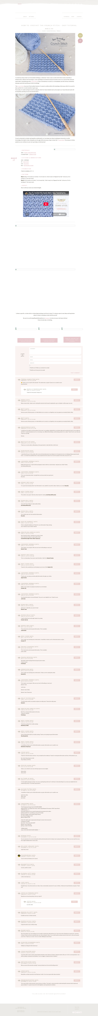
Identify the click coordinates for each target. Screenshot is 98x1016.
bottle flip (25, 441)
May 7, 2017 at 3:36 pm (26, 626)
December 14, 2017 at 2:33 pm (28, 847)
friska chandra (27, 646)
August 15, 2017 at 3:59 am (28, 779)
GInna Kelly (26, 615)
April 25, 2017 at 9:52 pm (27, 574)
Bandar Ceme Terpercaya (26, 692)
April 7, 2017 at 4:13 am (27, 492)
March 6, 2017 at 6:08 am (27, 452)
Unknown (25, 803)
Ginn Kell (25, 500)
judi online (23, 797)
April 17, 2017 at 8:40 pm (27, 545)
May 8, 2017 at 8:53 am (26, 648)
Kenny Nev (25, 482)
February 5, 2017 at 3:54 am (28, 419)
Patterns (59, 30)
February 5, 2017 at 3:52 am (28, 410)
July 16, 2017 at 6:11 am (27, 766)
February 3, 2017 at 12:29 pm (28, 380)
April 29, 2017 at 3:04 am (27, 616)
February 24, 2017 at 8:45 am (28, 443)
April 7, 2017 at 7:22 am (27, 522)
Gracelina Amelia (28, 532)
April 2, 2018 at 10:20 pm (27, 943)
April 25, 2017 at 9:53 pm (27, 584)
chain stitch (26, 161)
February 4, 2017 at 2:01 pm (28, 401)
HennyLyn (25, 669)
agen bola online (24, 795)
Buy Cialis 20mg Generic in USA (27, 758)
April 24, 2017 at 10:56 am (27, 556)
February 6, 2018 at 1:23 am (28, 894)
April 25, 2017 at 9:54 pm (27, 595)
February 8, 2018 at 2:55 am (28, 913)
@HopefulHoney (60, 993)
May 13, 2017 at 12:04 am (27, 670)
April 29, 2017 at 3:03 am (27, 605)
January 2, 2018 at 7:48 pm (28, 865)
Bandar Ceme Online (25, 689)
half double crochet (28, 165)
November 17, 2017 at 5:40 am (28, 836)
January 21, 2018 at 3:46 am (28, 874)
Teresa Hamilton (28, 379)
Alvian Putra (26, 789)
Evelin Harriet (27, 521)
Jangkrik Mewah (28, 461)
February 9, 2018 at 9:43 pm (28, 922)
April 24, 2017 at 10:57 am (27, 565)
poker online (23, 651)
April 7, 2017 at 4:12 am (27, 483)
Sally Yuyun (26, 698)
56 (80, 41)
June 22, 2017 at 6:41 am (27, 721)
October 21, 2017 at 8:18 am (28, 804)
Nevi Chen (25, 491)
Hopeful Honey (49, 15)
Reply (77, 379)
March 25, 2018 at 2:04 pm (27, 931)
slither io (25, 778)
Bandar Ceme (24, 684)
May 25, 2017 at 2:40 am (27, 681)
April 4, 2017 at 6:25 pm (27, 462)
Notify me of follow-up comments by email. (39, 367)
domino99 (25, 450)
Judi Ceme (23, 687)
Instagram (47, 318)
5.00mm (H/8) (32, 154)
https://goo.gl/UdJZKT (30, 822)
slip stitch (26, 163)
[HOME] (19, 15)
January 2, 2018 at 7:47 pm (28, 856)
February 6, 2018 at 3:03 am (34, 902)
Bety (23, 409)
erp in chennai (24, 526)
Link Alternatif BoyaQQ (26, 466)
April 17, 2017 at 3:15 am (27, 533)
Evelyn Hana (26, 765)
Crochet (43, 30)
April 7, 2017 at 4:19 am (27, 501)
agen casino (23, 796)
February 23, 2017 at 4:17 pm (28, 428)
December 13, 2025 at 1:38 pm (28, 981)
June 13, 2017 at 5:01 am (27, 709)
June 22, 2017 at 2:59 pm (27, 753)
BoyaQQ (23, 476)
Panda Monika (27, 657)
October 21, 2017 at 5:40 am (28, 790)
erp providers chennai (32, 526)
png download (24, 384)
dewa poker (23, 771)
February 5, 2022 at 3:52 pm (28, 972)
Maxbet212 (25, 864)
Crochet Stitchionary (51, 30)
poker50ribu (26, 855)
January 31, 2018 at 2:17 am (28, 883)
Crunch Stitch (34, 81)
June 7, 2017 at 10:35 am (27, 699)
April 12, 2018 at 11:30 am (33, 390)
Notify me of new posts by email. (37, 370)
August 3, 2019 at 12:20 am (28, 952)
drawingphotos (27, 980)
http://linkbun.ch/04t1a (26, 759)
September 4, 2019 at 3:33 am (28, 963)
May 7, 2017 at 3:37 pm (26, 637)
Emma (23, 400)
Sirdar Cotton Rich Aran (30, 152)
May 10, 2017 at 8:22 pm (27, 658)
